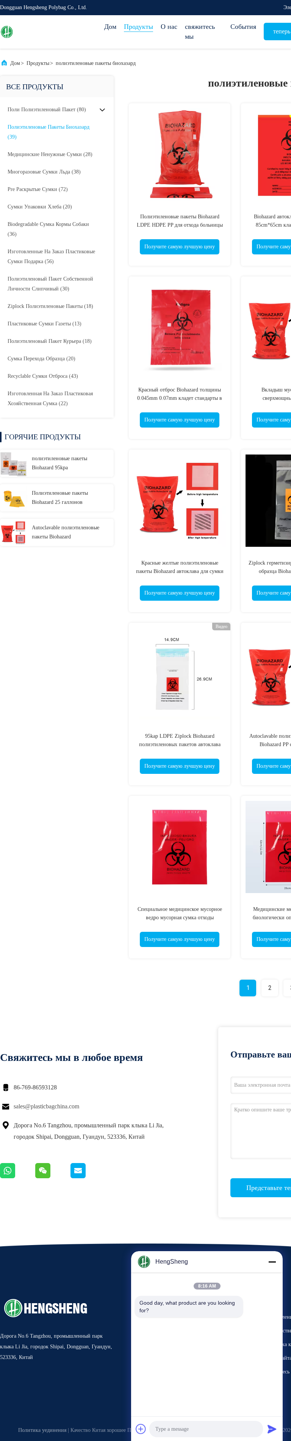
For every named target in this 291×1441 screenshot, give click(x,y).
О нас (169, 26)
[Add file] (141, 1428)
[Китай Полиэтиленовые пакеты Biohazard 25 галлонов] (13, 497)
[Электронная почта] (87, 1176)
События (243, 26)
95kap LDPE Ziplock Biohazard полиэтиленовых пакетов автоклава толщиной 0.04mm (180, 744)
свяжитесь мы (200, 31)
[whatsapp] (17, 1176)
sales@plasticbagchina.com (46, 1106)
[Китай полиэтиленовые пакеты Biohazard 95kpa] (13, 463)
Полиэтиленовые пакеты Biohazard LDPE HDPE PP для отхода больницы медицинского (180, 225)
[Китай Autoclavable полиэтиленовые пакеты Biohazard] (13, 532)
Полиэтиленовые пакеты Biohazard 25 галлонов (60, 497)
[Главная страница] (30, 32)
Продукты (138, 26)
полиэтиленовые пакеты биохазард (96, 63)
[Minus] (272, 1261)
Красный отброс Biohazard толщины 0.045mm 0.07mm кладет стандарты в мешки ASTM (179, 398)
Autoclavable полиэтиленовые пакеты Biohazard (65, 532)
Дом (110, 26)
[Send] (272, 1428)
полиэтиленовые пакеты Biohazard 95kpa (59, 463)
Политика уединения (42, 1430)
